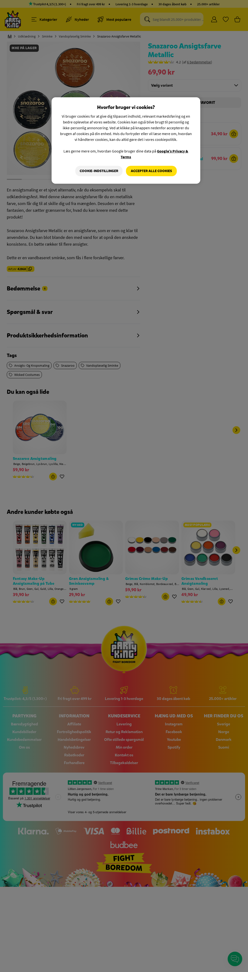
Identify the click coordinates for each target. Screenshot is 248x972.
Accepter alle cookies (151, 171)
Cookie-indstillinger (99, 171)
